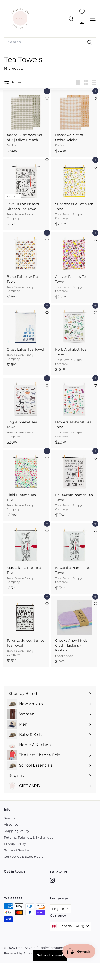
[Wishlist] (82, 12)
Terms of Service (17, 850)
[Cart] (82, 25)
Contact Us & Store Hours (23, 856)
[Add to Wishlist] (47, 98)
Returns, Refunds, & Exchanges (28, 837)
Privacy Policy (15, 844)
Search (9, 818)
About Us (11, 824)
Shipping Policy (16, 831)
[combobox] (50, 42)
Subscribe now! (50, 955)
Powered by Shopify (19, 953)
